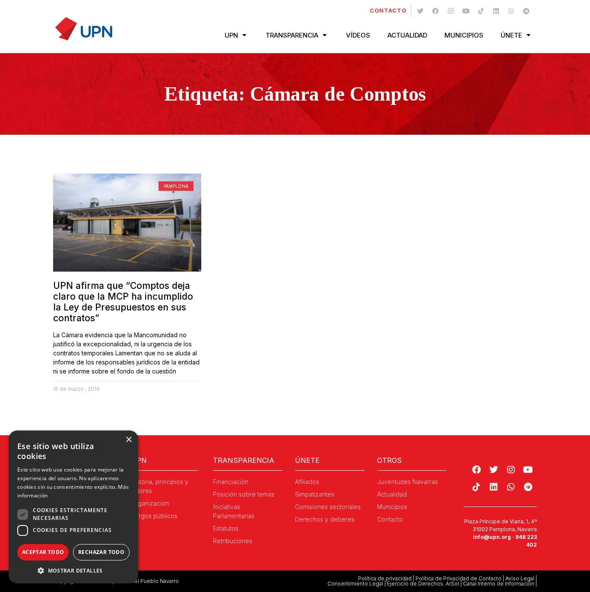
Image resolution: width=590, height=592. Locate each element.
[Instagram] (450, 10)
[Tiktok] (480, 10)
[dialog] (73, 507)
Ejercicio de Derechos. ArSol (423, 583)
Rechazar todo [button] (101, 552)
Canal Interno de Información (498, 583)
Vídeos (358, 35)
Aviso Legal (519, 578)
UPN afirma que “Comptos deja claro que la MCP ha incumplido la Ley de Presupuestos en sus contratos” (123, 302)
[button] (73, 570)
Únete (511, 35)
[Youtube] (465, 10)
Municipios (463, 35)
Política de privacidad (385, 578)
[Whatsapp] (510, 10)
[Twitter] (420, 10)
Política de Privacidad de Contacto (458, 578)
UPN (231, 35)
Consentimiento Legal (355, 583)
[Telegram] (526, 10)
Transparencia (292, 35)
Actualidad (407, 35)
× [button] (128, 440)
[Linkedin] (495, 10)
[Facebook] (435, 10)
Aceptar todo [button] (43, 552)
